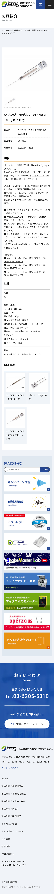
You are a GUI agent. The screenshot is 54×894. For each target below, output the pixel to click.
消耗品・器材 (30, 30)
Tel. (27, 696)
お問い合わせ (8, 853)
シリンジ (11, 33)
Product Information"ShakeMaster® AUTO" (14, 863)
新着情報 (6, 846)
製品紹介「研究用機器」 (13, 785)
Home (5, 778)
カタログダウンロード (12, 831)
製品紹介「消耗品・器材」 (15, 801)
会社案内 (6, 838)
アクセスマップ (9, 767)
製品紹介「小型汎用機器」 (15, 793)
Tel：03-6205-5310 (13, 761)
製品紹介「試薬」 (10, 808)
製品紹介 (18, 30)
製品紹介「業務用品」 (12, 815)
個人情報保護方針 (9, 882)
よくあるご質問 (9, 823)
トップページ (7, 30)
